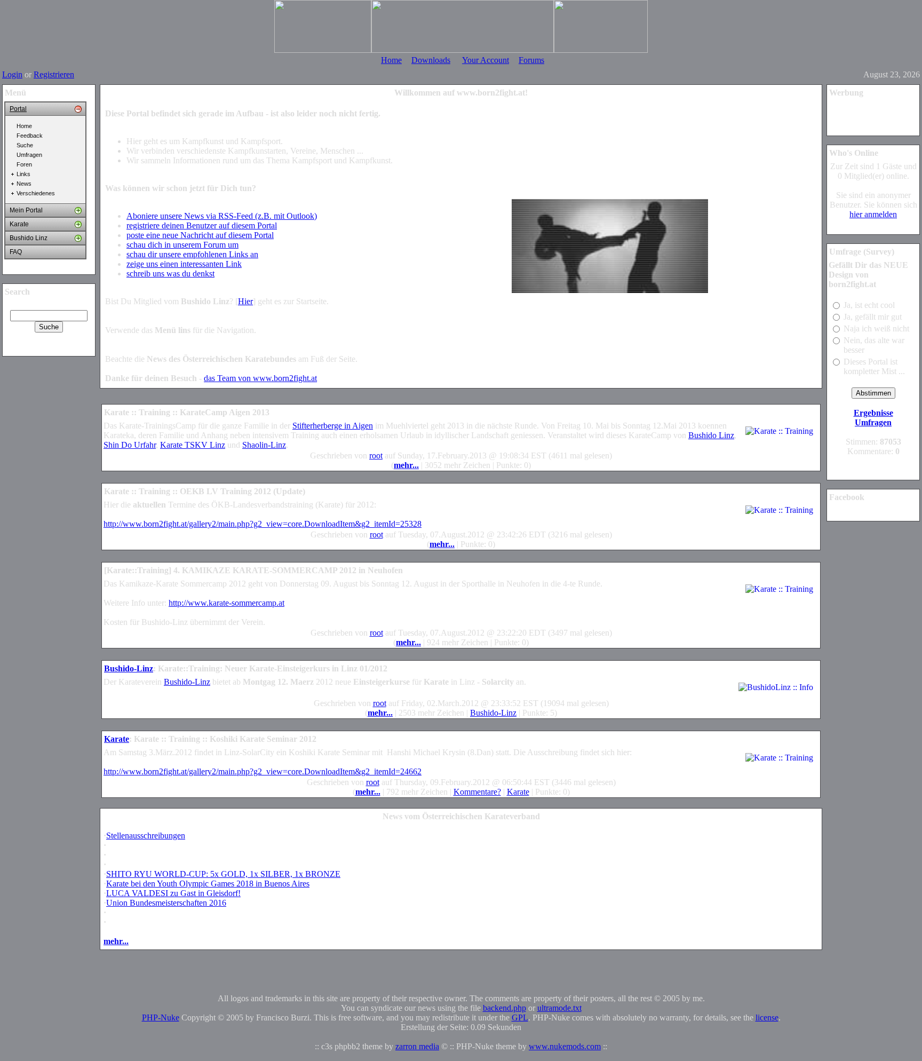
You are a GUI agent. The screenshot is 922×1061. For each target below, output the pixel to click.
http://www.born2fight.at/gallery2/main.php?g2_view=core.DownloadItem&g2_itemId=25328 (263, 523)
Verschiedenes (36, 193)
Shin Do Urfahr (130, 444)
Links (23, 174)
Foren (24, 164)
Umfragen (29, 155)
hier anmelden (873, 214)
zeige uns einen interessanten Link (184, 263)
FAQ (16, 252)
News (24, 183)
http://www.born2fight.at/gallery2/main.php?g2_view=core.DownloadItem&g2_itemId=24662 (263, 771)
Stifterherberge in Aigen (332, 425)
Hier (245, 301)
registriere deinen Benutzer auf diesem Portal (201, 225)
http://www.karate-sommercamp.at (226, 602)
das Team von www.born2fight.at (260, 378)
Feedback (30, 135)
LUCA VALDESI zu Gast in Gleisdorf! (173, 893)
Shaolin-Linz (264, 444)
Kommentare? (477, 791)
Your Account (485, 60)
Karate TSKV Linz (192, 444)
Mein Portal (26, 210)
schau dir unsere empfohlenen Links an (192, 254)
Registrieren (54, 74)
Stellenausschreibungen (145, 835)
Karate (19, 224)
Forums (531, 60)
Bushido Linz (28, 238)
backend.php (504, 1007)
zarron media (417, 1046)
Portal (18, 109)
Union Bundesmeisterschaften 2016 (166, 902)
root (376, 455)
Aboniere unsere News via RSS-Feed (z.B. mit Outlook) (221, 215)
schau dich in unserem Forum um (182, 244)
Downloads (430, 60)
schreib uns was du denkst (170, 273)
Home (391, 60)
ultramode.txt (559, 1007)
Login (12, 74)
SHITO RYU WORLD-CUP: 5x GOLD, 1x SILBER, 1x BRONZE (223, 873)
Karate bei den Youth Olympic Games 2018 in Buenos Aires (207, 883)
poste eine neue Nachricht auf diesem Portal (200, 235)
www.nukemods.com (565, 1046)
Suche (25, 145)
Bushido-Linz (187, 681)
